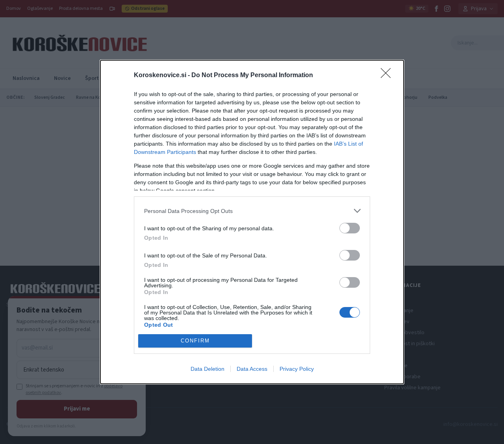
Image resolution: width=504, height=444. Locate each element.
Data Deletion (207, 369)
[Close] (388, 75)
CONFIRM (195, 341)
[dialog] (252, 221)
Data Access (252, 369)
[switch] (349, 228)
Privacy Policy (297, 369)
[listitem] (252, 211)
